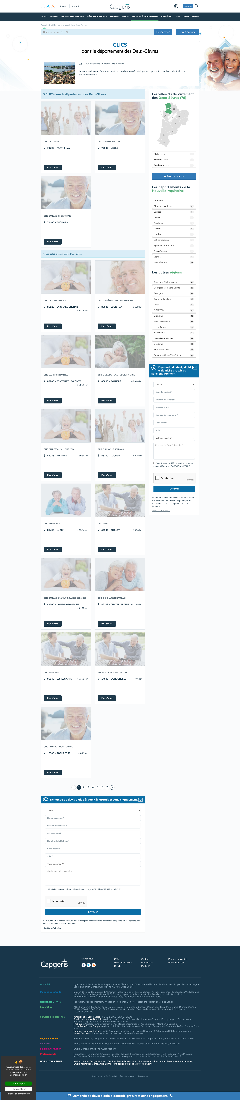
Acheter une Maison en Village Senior (154, 1001)
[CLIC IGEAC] (120, 500)
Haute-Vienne (173, 262)
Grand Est (173, 315)
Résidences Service (50, 1002)
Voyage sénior (128, 1043)
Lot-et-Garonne (173, 240)
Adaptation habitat (185, 1038)
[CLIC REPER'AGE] (66, 500)
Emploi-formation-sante (85, 1063)
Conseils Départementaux (151, 1006)
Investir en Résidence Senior (118, 1001)
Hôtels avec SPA (82, 1043)
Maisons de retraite (72, 16)
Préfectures (172, 1006)
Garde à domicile (131, 1019)
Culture (116, 986)
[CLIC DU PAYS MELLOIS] (120, 118)
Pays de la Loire (173, 349)
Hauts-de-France (173, 321)
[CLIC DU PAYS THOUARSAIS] (66, 192)
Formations (94, 1048)
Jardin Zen (174, 1043)
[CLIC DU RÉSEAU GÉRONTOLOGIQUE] (120, 277)
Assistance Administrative (98, 1023)
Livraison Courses (150, 1019)
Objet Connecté (173, 1056)
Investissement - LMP (156, 1053)
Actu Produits (160, 984)
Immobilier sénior (118, 1038)
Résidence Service (97, 16)
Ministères (84, 1006)
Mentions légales (123, 962)
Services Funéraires (133, 1033)
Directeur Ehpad (145, 996)
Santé (94, 986)
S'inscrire (188, 6)
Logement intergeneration (160, 1038)
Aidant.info (105, 1063)
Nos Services (80, 1056)
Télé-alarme (184, 1031)
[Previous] (73, 787)
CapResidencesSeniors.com (122, 1061)
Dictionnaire (129, 996)
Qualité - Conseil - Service (115, 1053)
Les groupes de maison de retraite (133, 994)
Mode (108, 1043)
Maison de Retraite (83, 991)
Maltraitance (178, 1009)
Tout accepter (18, 1083)
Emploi (195, 16)
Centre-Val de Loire (173, 299)
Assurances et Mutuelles (123, 1009)
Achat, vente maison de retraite (147, 1056)
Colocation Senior (137, 1038)
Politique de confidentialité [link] (18, 1093)
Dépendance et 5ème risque (118, 984)
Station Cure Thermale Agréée (152, 1043)
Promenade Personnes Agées (168, 1026)
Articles (87, 984)
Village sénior (101, 1038)
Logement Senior (119, 16)
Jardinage (125, 1031)
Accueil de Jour (124, 991)
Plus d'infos (52, 167)
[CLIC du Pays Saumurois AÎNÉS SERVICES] (66, 574)
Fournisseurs (80, 1053)
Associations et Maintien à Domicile (159, 1023)
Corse (173, 304)
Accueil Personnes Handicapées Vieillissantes (175, 991)
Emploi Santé (80, 1048)
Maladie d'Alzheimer (105, 991)
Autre (158, 996)
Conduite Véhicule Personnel (136, 1026)
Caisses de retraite (146, 1009)
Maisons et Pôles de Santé (138, 1063)
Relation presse (176, 962)
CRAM (76, 1009)
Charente (158, 200)
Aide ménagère (112, 1019)
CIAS (99, 1009)
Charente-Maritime (173, 206)
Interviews (97, 984)
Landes (173, 234)
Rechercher (163, 32)
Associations (164, 1009)
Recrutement (94, 1053)
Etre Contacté (188, 32)
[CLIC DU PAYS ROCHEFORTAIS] (66, 723)
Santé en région (99, 1006)
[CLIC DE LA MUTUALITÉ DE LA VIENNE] (120, 351)
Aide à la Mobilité (111, 1026)
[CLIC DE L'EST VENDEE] (66, 277)
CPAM (84, 1009)
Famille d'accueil (160, 994)
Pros (186, 16)
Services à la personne (145, 16)
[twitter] (48, 6)
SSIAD (124, 1021)
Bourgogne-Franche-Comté (173, 287)
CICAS (129, 1016)
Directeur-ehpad (146, 1061)
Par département (94, 1001)
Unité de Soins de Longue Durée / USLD (93, 994)
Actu (43, 16)
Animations (177, 994)
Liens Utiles (46, 1007)
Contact (63, 6)
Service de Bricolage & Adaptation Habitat (154, 1031)
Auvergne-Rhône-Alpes (173, 282)
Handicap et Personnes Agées (184, 984)
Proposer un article (178, 959)
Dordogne (173, 223)
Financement (137, 1053)
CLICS (106, 1009)
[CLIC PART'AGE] (66, 649)
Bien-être (166, 16)
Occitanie (173, 344)
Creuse (173, 217)
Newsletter (76, 6)
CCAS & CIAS (109, 1016)
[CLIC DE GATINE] (66, 118)
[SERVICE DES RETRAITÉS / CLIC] (120, 649)
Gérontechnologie (121, 1056)
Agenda (54, 16)
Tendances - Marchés (99, 1056)
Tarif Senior (98, 1043)
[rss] (53, 6)
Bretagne (173, 293)
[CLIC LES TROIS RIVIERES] (66, 351)
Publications (104, 986)
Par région (78, 1001)
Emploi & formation (50, 1049)
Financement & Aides (84, 996)
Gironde (173, 228)
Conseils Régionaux (127, 1006)
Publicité (145, 966)
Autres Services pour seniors (106, 1033)
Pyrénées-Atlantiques (173, 245)
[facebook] (43, 6)
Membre (178, 6)
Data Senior (127, 986)
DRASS (183, 1006)
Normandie (173, 332)
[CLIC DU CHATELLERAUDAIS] (120, 574)
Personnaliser (19, 1088)
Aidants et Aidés (143, 984)
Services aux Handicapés (106, 1021)
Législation (102, 996)
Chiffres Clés (115, 996)
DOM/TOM (173, 310)
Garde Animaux (110, 1031)
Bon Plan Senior (81, 986)
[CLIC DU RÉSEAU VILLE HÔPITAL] (66, 425)
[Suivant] (112, 787)
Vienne (173, 256)
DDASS (192, 1006)
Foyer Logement (142, 991)
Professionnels (48, 1054)
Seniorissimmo (80, 1061)
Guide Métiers (108, 1048)
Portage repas (168, 1019)
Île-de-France (173, 327)
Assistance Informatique (126, 1023)
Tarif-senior (118, 1063)
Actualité (45, 984)
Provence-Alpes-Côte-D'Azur (173, 355)
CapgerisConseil (98, 1061)
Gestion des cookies (139, 1076)
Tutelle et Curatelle (83, 1011)
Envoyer (93, 911)
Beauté (115, 1043)
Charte (117, 966)
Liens (177, 16)
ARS (75, 1006)
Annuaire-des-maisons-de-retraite (174, 1061)
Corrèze (173, 211)
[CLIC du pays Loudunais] (120, 425)
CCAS (92, 1009)
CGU (116, 959)
